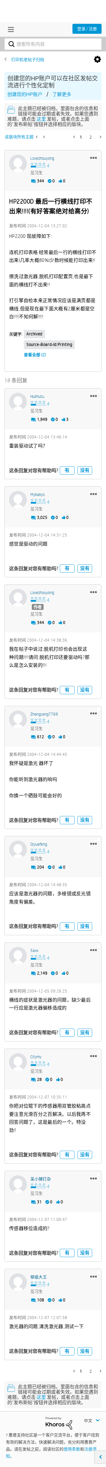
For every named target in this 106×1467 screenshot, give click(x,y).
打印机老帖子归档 (27, 59)
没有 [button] (85, 470)
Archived (34, 334)
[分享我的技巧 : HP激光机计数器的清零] (43, 137)
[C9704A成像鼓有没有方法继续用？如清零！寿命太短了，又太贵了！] (37, 137)
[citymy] (18, 1062)
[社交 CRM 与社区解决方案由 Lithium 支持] (59, 1422)
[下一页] (100, 137)
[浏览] (9, 29)
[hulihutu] (18, 402)
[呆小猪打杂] (18, 1184)
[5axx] (18, 956)
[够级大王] (18, 1282)
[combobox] (53, 44)
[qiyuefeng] (18, 849)
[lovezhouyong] (18, 163)
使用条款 (72, 1449)
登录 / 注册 (87, 28)
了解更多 (61, 94)
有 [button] (67, 470)
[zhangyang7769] (18, 719)
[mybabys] (18, 500)
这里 (41, 119)
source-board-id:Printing (49, 344)
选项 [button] (97, 59)
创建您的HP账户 (24, 94)
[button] (93, 157)
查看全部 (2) (35, 354)
